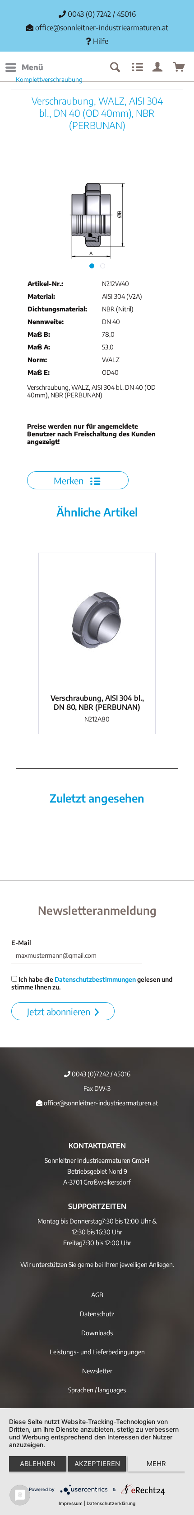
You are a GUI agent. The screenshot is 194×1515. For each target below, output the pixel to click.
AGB (97, 1295)
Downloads (97, 1333)
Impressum (71, 1503)
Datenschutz (97, 1314)
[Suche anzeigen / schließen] (115, 67)
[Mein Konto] (158, 67)
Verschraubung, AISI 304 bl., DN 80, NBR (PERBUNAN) (97, 702)
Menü (32, 67)
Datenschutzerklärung (111, 1503)
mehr (156, 1463)
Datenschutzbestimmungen (95, 979)
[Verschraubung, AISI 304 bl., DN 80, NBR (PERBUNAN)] (97, 621)
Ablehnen (37, 1463)
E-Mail (21, 942)
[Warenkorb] (180, 67)
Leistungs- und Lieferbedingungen (97, 1352)
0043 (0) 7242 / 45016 (101, 14)
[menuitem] (24, 67)
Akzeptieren (97, 1463)
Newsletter (97, 1371)
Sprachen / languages (97, 1390)
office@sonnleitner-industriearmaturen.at (101, 27)
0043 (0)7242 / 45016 (100, 1074)
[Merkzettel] (136, 67)
